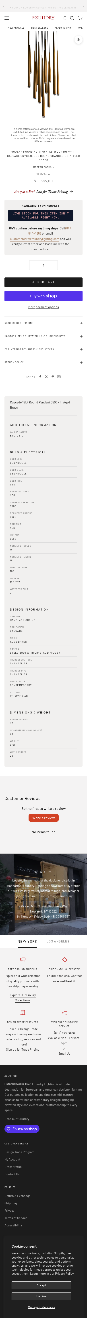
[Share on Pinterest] (52, 376)
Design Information (29, 609)
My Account (12, 1159)
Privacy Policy (64, 1273)
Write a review (43, 818)
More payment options (43, 307)
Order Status (13, 1167)
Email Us (64, 1053)
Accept (41, 1285)
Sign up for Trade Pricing (22, 1049)
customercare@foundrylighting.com (34, 239)
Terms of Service (15, 1218)
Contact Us (12, 1174)
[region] (43, 74)
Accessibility (13, 1225)
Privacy (9, 1210)
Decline (41, 1296)
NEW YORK (28, 941)
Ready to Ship (63, 27)
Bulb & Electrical (28, 452)
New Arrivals (16, 27)
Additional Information (33, 425)
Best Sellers (39, 27)
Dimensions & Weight (30, 712)
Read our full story (16, 1119)
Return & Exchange (17, 1196)
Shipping (10, 1203)
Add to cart (43, 282)
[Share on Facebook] (40, 376)
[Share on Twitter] (46, 376)
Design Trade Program (19, 1152)
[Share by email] (59, 376)
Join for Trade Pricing (41, 192)
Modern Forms (42, 167)
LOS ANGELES (58, 941)
